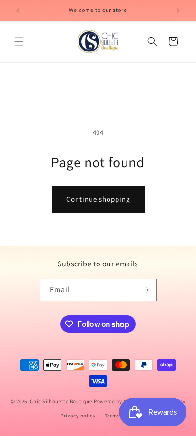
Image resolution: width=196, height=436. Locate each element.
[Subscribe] (145, 290)
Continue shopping (98, 198)
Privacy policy (78, 415)
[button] (19, 41)
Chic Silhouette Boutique (62, 400)
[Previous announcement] (17, 10)
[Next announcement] (178, 10)
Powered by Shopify (118, 400)
